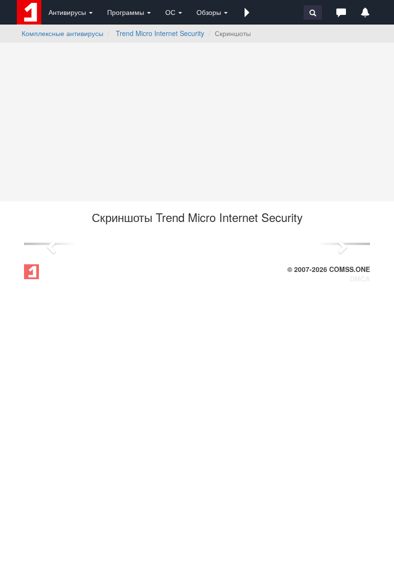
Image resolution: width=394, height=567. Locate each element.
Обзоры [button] (210, 12)
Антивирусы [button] (68, 12)
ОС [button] (171, 12)
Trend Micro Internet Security (160, 33)
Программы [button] (126, 12)
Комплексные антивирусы (62, 33)
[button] (247, 12)
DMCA (360, 279)
